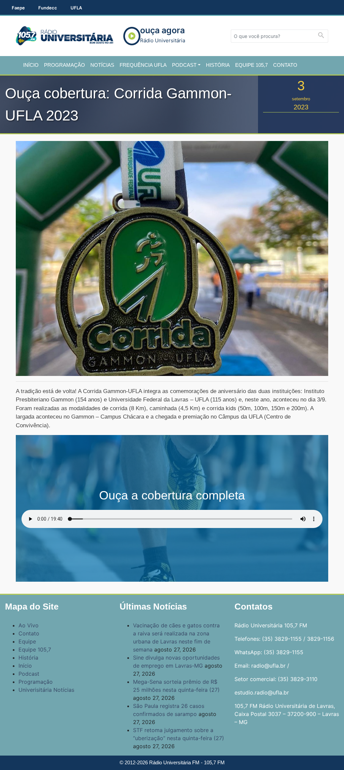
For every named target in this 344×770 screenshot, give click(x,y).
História (218, 65)
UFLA (76, 7)
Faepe (18, 7)
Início (31, 65)
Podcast (184, 65)
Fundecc (47, 7)
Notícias (102, 65)
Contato (285, 65)
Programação (64, 65)
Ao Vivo (28, 625)
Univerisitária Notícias (46, 689)
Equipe (27, 641)
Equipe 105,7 (251, 65)
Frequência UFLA (143, 65)
